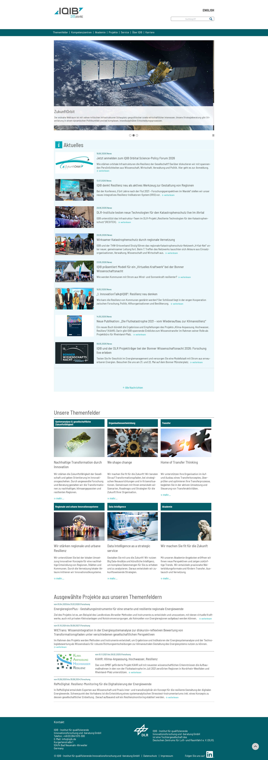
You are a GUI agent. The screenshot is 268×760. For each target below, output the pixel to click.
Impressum (167, 755)
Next (211, 83)
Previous (56, 83)
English (208, 10)
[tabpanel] (134, 85)
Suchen (211, 19)
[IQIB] (69, 15)
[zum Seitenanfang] (255, 746)
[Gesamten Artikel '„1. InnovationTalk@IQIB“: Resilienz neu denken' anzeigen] (74, 298)
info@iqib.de (69, 739)
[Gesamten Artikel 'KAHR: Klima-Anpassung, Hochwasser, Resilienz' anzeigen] (73, 662)
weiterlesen (104, 170)
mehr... (60, 498)
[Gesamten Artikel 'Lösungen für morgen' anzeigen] (134, 85)
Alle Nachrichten (134, 387)
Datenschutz (150, 755)
